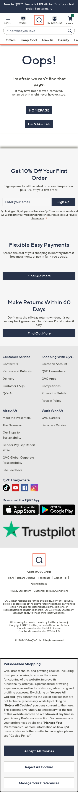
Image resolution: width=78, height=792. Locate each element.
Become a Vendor (54, 425)
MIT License (53, 628)
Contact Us (10, 364)
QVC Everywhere (53, 371)
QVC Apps (49, 378)
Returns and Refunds (17, 371)
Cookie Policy (19, 735)
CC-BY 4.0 (53, 631)
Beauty (63, 40)
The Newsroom (13, 425)
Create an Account (54, 364)
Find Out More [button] (39, 276)
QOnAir (8, 393)
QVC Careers (51, 417)
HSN (11, 577)
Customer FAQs (13, 386)
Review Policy (51, 400)
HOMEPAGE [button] (39, 110)
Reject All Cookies (39, 767)
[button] (7, 21)
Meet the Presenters (17, 417)
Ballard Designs (26, 577)
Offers (11, 40)
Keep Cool (29, 40)
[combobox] (34, 31)
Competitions (51, 386)
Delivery (8, 378)
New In (47, 40)
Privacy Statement (20, 590)
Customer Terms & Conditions (51, 590)
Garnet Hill (60, 577)
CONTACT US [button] (39, 124)
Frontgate (44, 577)
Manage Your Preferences (39, 783)
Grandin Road (39, 583)
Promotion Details (54, 393)
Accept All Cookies (39, 751)
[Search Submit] (70, 31)
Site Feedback (12, 470)
